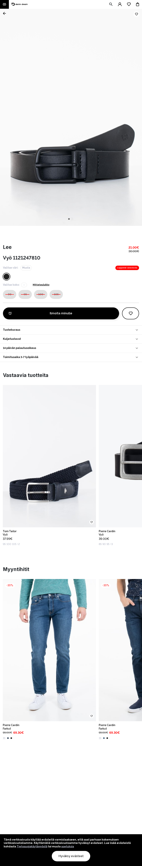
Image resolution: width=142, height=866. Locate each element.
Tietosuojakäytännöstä (32, 846)
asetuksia (67, 846)
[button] (71, 329)
